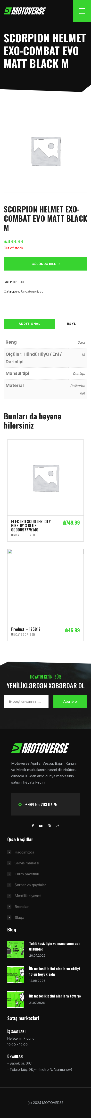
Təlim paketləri (27, 874)
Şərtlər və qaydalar (30, 885)
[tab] (29, 324)
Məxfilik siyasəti (28, 895)
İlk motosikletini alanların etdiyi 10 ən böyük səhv (54, 971)
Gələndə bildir (46, 264)
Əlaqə (19, 917)
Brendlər (22, 906)
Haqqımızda (24, 852)
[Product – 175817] (45, 585)
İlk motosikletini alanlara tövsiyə (55, 995)
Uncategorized (32, 291)
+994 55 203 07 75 (41, 804)
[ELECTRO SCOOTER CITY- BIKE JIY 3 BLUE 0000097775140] (45, 477)
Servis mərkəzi (27, 863)
